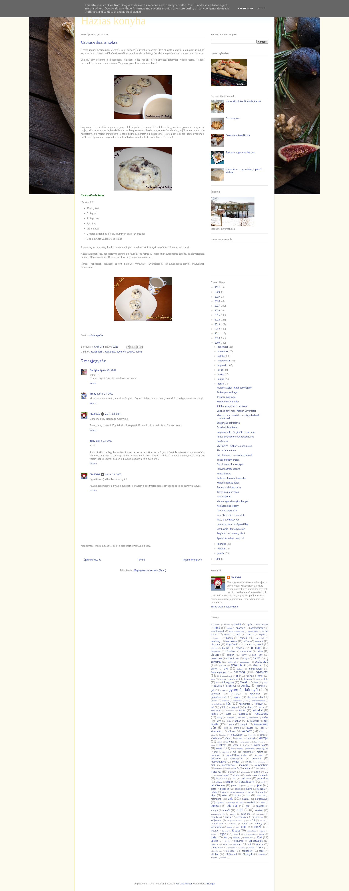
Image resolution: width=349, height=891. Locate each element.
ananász (240, 628)
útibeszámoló (256, 840)
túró (259, 837)
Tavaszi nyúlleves (226, 397)
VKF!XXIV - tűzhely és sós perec (234, 446)
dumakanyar (255, 668)
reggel (261, 792)
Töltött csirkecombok (228, 492)
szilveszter (257, 817)
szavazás (260, 814)
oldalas (236, 775)
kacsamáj (215, 710)
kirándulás (216, 731)
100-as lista (215, 625)
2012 (217, 329)
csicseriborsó (232, 658)
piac (251, 786)
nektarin (232, 772)
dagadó (222, 665)
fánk (213, 679)
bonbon (248, 644)
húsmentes (244, 703)
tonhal (237, 834)
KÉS (226, 728)
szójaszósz (216, 820)
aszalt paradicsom (236, 631)
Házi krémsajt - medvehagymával (234, 455)
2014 (217, 319)
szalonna (245, 814)
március (222, 543)
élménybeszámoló (224, 676)
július (221, 370)
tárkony (258, 823)
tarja (244, 823)
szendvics (216, 817)
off (215, 775)
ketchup (237, 728)
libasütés (250, 749)
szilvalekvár (242, 817)
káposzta (243, 713)
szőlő (252, 820)
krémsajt (250, 738)
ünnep (225, 844)
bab (238, 634)
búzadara (230, 651)
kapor (228, 713)
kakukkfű (257, 710)
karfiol (265, 717)
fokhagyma (228, 682)
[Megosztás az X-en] (135, 347)
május (221, 379)
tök (225, 837)
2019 (217, 296)
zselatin (214, 858)
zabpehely (247, 851)
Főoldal (141, 559)
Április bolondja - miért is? (230, 538)
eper (238, 675)
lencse (235, 745)
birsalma (215, 644)
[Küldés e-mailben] (128, 347)
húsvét (259, 703)
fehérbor (234, 679)
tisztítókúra (251, 831)
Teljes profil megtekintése (224, 606)
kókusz (231, 731)
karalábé (230, 718)
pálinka (219, 782)
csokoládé (110, 351)
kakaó (242, 710)
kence (231, 724)
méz (213, 765)
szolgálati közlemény (236, 820)
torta (213, 837)
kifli (262, 728)
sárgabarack (261, 798)
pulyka (214, 792)
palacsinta (262, 778)
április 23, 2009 (108, 370)
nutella (257, 772)
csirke (256, 658)
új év (227, 841)
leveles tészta (260, 745)
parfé (263, 782)
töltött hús (248, 838)
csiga (246, 658)
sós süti (232, 805)
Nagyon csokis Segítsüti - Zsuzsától (236, 432)
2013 (217, 324)
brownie (240, 648)
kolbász (247, 731)
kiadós (249, 727)
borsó (260, 644)
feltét (258, 679)
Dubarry (240, 669)
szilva (228, 817)
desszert (257, 665)
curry (244, 655)
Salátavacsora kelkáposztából (232, 524)
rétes (225, 795)
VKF (260, 847)
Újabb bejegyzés (92, 559)
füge (256, 682)
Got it (261, 8)
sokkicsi (262, 802)
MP (228, 768)
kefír (229, 721)
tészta (236, 830)
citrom (215, 654)
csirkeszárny (245, 662)
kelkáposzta (253, 721)
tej (237, 827)
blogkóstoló (232, 644)
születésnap (217, 823)
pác (234, 778)
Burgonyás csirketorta (228, 422)
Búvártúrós (222, 441)
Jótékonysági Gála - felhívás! (232, 406)
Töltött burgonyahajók (228, 459)
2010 (217, 338)
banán (229, 638)
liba (232, 749)
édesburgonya (218, 672)
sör (247, 806)
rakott (224, 792)
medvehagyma (218, 761)
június (221, 374)
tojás (223, 833)
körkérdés (216, 738)
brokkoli (226, 648)
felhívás (248, 679)
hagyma (237, 697)
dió (226, 668)
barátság (215, 641)
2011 (217, 333)
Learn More (245, 8)
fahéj (260, 675)
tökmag (236, 837)
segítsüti (251, 802)
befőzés (247, 641)
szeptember (224, 360)
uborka (214, 840)
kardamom (253, 718)
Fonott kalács (224, 473)
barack (243, 638)
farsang (222, 679)
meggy (235, 761)
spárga (214, 810)
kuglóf (219, 742)
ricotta (238, 795)
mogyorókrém (261, 765)
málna (260, 752)
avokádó (228, 635)
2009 (217, 342)
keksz (139, 351)
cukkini (230, 655)
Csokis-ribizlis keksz (227, 427)
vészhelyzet (232, 848)
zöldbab (215, 854)
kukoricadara (245, 742)
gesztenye (231, 686)
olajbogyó (224, 775)
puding (249, 789)
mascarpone (236, 758)
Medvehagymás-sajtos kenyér (232, 501)
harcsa (214, 700)
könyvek (251, 735)
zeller (261, 851)
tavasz (229, 827)
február (222, 548)
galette (265, 683)
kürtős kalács (259, 742)
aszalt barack (217, 631)
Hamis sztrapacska (227, 510)
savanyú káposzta (236, 802)
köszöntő (239, 738)
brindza (214, 648)
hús (228, 703)
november (223, 351)
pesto (243, 786)
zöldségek (247, 854)
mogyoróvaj (219, 768)
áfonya (227, 625)
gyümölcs (255, 693)
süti (239, 810)
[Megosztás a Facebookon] (138, 347)
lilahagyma (262, 748)
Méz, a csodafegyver (228, 519)
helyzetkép (237, 701)
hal (261, 697)
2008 (217, 559)
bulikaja (256, 647)
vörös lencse (216, 851)
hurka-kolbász (216, 704)
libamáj (240, 749)
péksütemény (218, 785)
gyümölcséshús (219, 697)
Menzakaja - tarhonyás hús (231, 529)
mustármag (260, 768)
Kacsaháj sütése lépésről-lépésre (243, 101)
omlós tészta (261, 775)
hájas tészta (252, 697)
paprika (229, 782)
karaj (219, 717)
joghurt (235, 707)
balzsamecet (216, 638)
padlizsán (246, 778)
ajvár (249, 624)
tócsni (213, 834)
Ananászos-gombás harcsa (240, 152)
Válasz (93, 383)
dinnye (214, 669)
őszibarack (221, 778)
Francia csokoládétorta (238, 135)
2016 (217, 310)
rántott (251, 792)
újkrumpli (238, 841)
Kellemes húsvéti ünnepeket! (232, 478)
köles (213, 735)
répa (213, 795)
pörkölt (238, 789)
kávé (218, 721)
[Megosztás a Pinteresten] (141, 347)
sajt (230, 798)
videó (243, 848)
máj (216, 752)
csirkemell (232, 662)
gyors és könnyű (125, 351)
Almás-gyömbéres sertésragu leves (235, 436)
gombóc (261, 686)
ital (212, 707)
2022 (217, 287)
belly (92, 440)
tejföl (244, 826)
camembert (246, 651)
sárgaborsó (220, 802)
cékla (260, 651)
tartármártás (217, 827)
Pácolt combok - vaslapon (230, 464)
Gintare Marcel (184, 883)
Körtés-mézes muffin (228, 401)
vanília (259, 844)
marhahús (216, 758)
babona (250, 634)
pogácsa (224, 788)
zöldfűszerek (231, 854)
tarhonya (232, 824)
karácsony (261, 713)
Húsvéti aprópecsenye (228, 469)
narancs (216, 771)
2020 (217, 292)
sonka (215, 805)
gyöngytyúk (236, 694)
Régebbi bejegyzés (192, 559)
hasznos (225, 701)
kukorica (229, 741)
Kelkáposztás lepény (228, 505)
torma (261, 834)
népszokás (245, 772)
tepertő (214, 830)
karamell (241, 718)
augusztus (223, 365)
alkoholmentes (262, 625)
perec (234, 785)
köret (262, 735)
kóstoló (262, 731)
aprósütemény (257, 628)
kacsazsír (230, 711)
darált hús (238, 665)
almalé (229, 628)
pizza (213, 789)
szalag (233, 814)
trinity (93, 393)
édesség (239, 672)
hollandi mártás (258, 701)
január (221, 553)
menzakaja (260, 762)
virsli (251, 847)
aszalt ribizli (97, 351)
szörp (262, 820)
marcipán (258, 755)
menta (248, 762)
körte (227, 738)
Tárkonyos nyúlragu (227, 392)
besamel (258, 641)
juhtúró (248, 707)
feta (266, 679)
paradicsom (246, 781)
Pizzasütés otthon (226, 450)
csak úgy (257, 655)
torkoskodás (249, 834)
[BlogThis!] (131, 347)
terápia (225, 831)
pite (259, 785)
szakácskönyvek (217, 814)
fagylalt (250, 676)
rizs (248, 795)
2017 (217, 305)
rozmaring (216, 798)
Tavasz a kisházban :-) (229, 487)
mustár (246, 768)
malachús (248, 752)
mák (235, 752)
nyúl (266, 772)
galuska (218, 686)
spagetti (260, 806)
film (217, 683)
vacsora (237, 844)
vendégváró (217, 847)
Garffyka (94, 370)
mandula (215, 755)
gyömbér (215, 693)
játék (222, 707)
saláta (245, 798)
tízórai (262, 831)
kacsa (261, 707)
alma (217, 627)
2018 (217, 301)
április (221, 383)
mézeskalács (228, 765)
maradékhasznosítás (236, 755)
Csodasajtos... (233, 118)
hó (247, 701)
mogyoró (243, 765)
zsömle (223, 858)
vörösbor (230, 851)
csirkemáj (216, 661)
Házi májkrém (224, 496)
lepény (246, 745)
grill (212, 690)
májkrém (225, 752)
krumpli (263, 738)
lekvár (222, 745)
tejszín (258, 826)
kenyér (244, 724)
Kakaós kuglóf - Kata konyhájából (234, 387)
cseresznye (216, 658)
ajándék (237, 624)
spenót (226, 810)
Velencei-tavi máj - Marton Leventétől (236, 410)
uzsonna (214, 844)
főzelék (244, 682)
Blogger (210, 883)
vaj (249, 844)
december (223, 346)
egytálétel (262, 672)
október (222, 356)
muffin (236, 768)
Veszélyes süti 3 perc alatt (231, 515)
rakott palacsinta (237, 792)
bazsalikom (231, 641)
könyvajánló (236, 734)
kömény (222, 735)
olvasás (247, 775)
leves (219, 748)
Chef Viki (95, 414)
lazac (213, 745)
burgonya (215, 651)
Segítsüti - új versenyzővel (231, 533)
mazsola (256, 758)
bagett (261, 635)
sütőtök (259, 810)
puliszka (260, 789)
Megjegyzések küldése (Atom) (150, 570)
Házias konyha (113, 21)
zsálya (261, 854)
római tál (261, 796)
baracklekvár (259, 638)
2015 (217, 315)
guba (222, 690)
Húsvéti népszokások (228, 482)
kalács (214, 713)
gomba (245, 685)
